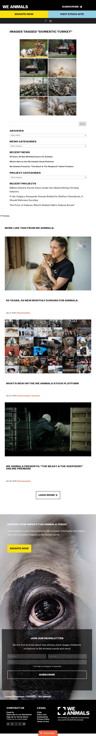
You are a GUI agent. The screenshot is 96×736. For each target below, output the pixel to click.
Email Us (10, 712)
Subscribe (70, 6)
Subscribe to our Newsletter (19, 714)
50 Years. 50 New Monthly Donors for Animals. (31, 156)
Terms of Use (43, 721)
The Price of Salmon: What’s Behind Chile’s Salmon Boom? (42, 205)
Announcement (23, 313)
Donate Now (24, 14)
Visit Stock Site (72, 14)
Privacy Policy (43, 719)
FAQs (39, 712)
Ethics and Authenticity (42, 715)
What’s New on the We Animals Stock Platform (32, 161)
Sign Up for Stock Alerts (17, 717)
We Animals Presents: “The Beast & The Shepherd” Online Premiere (42, 166)
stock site (35, 396)
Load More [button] (47, 495)
